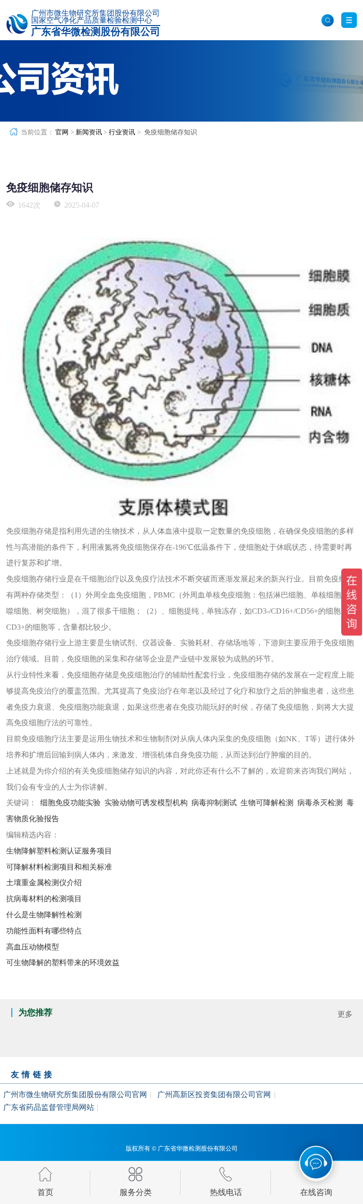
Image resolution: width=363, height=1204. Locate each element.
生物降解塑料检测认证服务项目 (59, 851)
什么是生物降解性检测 (44, 915)
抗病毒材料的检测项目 (44, 899)
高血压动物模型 (32, 947)
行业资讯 (122, 132)
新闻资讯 (89, 132)
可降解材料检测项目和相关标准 (59, 867)
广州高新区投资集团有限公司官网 (214, 1094)
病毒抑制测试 (214, 803)
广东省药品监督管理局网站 (48, 1107)
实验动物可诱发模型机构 (146, 803)
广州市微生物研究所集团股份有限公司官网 (75, 1094)
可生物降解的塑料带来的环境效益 (63, 962)
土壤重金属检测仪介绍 (44, 883)
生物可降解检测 (267, 803)
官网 (62, 132)
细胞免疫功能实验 (70, 803)
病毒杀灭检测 (320, 803)
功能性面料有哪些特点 (44, 931)
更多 (345, 1014)
